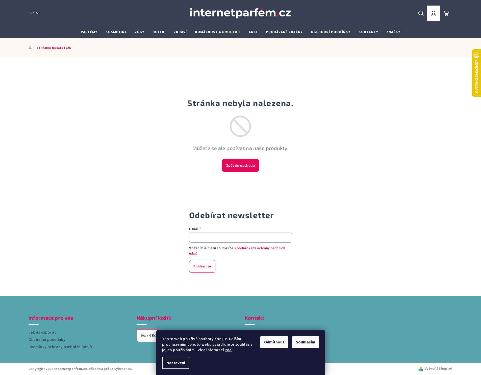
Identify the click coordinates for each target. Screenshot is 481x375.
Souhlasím (305, 342)
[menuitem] (89, 32)
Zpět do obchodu (240, 165)
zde (228, 350)
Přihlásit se (202, 266)
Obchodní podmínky (47, 339)
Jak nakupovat (42, 332)
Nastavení (175, 363)
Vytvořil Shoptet (438, 368)
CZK (32, 13)
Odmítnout (274, 342)
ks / (148, 335)
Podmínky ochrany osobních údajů (60, 347)
